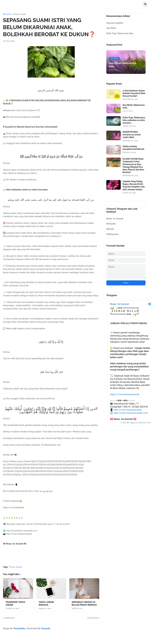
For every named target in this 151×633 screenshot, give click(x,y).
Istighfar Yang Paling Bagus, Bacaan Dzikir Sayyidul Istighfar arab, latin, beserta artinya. (134, 185)
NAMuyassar (112, 234)
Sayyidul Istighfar (114, 23)
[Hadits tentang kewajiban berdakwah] (113, 150)
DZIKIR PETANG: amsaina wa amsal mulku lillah (132, 134)
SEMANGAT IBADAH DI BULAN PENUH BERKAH (84, 603)
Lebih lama (92, 618)
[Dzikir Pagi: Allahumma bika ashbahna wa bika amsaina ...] (113, 121)
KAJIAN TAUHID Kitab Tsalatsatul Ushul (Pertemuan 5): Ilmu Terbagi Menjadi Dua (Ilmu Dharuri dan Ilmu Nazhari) (133, 165)
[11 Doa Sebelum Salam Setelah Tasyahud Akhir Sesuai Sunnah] (113, 94)
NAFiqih (110, 229)
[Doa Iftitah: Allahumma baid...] (113, 108)
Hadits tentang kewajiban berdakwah (133, 147)
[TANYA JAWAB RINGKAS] (51, 588)
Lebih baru (9, 618)
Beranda (7, 14)
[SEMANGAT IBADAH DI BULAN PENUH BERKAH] (84, 588)
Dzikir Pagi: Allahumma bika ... (120, 33)
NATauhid (111, 224)
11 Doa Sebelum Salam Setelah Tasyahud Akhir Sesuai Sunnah (134, 93)
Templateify (19, 628)
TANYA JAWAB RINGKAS (46, 603)
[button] (145, 4)
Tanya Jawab (19, 14)
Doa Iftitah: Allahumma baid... (134, 106)
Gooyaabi (45, 628)
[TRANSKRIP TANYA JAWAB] (18, 588)
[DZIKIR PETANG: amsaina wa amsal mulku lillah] (113, 135)
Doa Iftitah (111, 28)
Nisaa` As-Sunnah (114, 218)
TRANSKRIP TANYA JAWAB (15, 603)
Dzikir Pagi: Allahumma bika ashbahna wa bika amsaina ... (134, 120)
